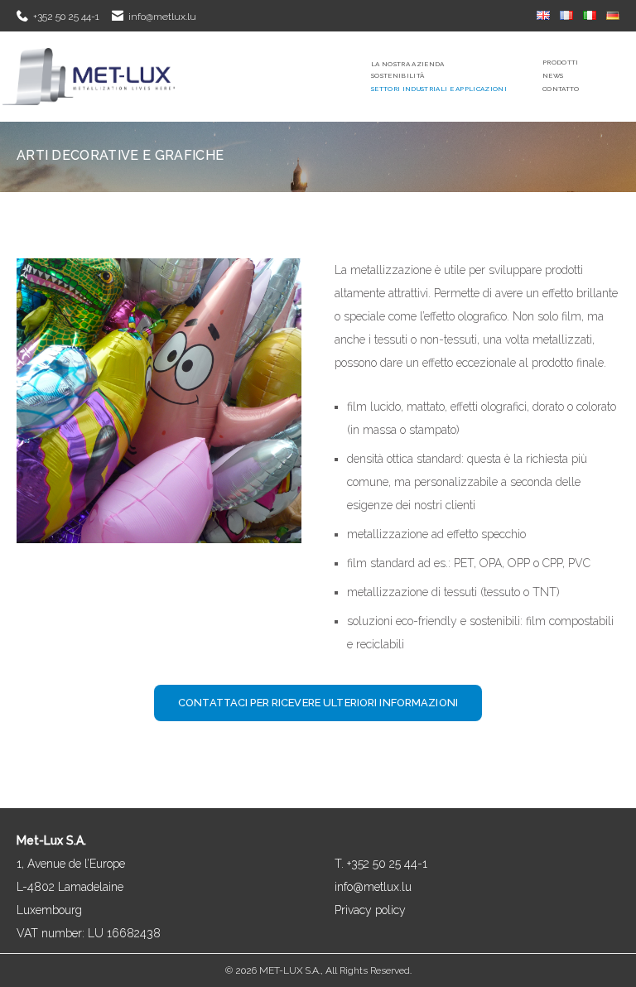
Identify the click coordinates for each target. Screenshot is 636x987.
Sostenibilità (397, 75)
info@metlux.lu (162, 16)
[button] (318, 703)
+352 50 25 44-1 (66, 16)
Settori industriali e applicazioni (439, 88)
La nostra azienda (407, 64)
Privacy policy (370, 910)
